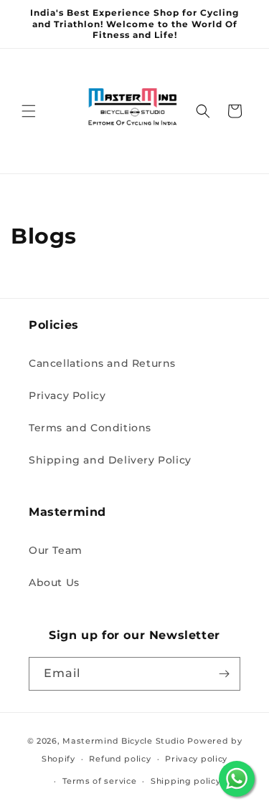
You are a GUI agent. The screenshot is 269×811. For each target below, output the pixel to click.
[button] (28, 111)
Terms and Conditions (90, 427)
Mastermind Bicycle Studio (123, 741)
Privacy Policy (67, 395)
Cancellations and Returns (102, 363)
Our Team (55, 550)
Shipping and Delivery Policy (110, 460)
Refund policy (120, 759)
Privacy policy (196, 759)
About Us (54, 582)
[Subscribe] (224, 674)
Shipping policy (186, 781)
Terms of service (99, 781)
